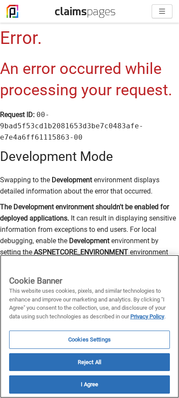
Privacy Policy (147, 316)
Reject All (89, 362)
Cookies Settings (89, 339)
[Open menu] (162, 11)
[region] (89, 326)
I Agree (90, 384)
